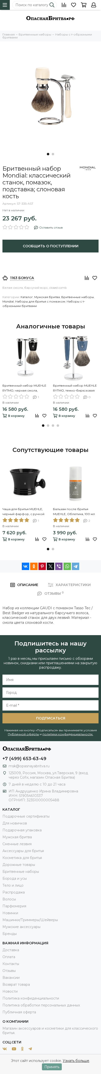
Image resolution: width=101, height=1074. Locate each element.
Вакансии (11, 977)
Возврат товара (16, 984)
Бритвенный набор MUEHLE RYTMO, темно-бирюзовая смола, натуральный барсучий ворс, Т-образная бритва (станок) (75, 388)
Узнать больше (76, 1060)
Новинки (10, 913)
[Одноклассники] (34, 566)
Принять (51, 1067)
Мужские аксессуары (21, 927)
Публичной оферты (23, 734)
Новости (10, 991)
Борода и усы (14, 878)
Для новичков (14, 823)
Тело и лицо (13, 885)
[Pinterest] (42, 566)
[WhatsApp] (67, 566)
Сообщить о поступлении (50, 246)
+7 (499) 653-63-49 (24, 758)
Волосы (9, 899)
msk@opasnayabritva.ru (29, 766)
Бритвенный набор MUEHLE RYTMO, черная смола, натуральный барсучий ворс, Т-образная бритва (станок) (25, 388)
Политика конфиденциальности (30, 998)
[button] (48, 154)
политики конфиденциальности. (67, 734)
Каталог (27, 297)
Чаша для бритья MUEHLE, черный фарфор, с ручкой (23, 511)
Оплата (8, 957)
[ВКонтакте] (25, 566)
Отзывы (9, 970)
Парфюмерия (14, 906)
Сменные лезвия (17, 844)
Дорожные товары (18, 864)
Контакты (10, 964)
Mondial (8, 301)
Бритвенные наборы (77, 297)
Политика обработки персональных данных (41, 1005)
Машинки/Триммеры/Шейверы (30, 920)
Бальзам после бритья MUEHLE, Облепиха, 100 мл (74, 511)
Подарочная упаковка (22, 830)
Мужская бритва (47, 297)
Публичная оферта (19, 1012)
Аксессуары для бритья (23, 851)
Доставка (10, 950)
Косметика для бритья (22, 858)
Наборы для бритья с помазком (40, 301)
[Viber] (59, 566)
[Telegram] (75, 566)
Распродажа (13, 892)
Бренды (9, 933)
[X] (50, 566)
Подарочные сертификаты (26, 816)
